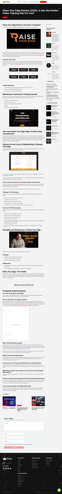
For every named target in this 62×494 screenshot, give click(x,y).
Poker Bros (54, 32)
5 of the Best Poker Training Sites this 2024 (52, 93)
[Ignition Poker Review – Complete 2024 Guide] (48, 136)
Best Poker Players (49, 460)
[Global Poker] (48, 143)
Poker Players (25, 1)
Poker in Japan (34, 466)
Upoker (53, 63)
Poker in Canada (34, 463)
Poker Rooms (19, 1)
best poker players (39, 55)
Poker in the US (34, 460)
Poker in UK (34, 461)
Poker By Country (52, 492)
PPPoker (53, 43)
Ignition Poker (20, 475)
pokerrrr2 (19, 463)
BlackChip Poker (20, 481)
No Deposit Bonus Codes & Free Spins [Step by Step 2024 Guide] (52, 96)
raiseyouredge (24, 305)
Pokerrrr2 (54, 71)
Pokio (19, 469)
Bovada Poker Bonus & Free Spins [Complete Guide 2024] (55, 113)
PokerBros (19, 460)
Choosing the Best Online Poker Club (52, 90)
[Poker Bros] (48, 36)
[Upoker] (48, 67)
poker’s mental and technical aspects (21, 184)
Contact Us (43, 1)
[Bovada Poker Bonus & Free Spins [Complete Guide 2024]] (48, 116)
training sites (15, 52)
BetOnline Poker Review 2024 (55, 106)
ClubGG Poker (54, 52)
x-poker (19, 467)
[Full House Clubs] (7, 1)
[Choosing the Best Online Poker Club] (38, 401)
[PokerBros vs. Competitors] (9, 401)
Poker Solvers (48, 461)
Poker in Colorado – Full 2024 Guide (52, 98)
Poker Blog (30, 1)
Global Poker (54, 139)
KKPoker (19, 470)
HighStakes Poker (21, 480)
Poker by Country (36, 1)
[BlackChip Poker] (48, 130)
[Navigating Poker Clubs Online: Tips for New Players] (23, 401)
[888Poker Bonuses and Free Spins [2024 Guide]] (48, 123)
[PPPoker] (48, 47)
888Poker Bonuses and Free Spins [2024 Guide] (55, 120)
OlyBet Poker (20, 483)
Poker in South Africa (35, 467)
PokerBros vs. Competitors (9, 408)
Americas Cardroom (21, 477)
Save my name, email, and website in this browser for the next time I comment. (18, 444)
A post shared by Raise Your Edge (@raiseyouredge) (16, 339)
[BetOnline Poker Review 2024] (48, 109)
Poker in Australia (35, 464)
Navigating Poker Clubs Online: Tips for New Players (22, 409)
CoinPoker (19, 478)
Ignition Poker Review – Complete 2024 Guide (55, 133)
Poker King (19, 486)
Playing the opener (19, 64)
